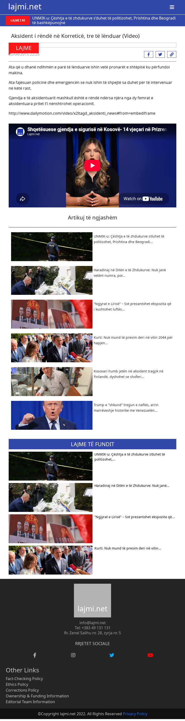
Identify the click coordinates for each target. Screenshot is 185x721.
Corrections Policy (22, 690)
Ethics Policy (17, 684)
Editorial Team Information (30, 701)
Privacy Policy (135, 713)
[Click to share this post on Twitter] (159, 54)
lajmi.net (24, 6)
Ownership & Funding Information (37, 696)
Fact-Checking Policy (24, 678)
